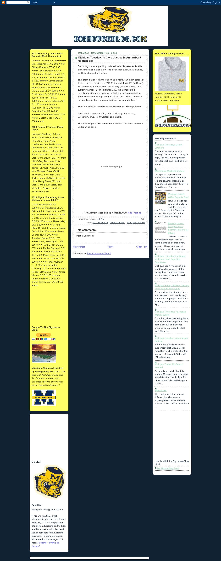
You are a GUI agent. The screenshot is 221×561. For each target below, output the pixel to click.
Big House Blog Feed (168, 468)
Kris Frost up (134, 212)
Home (110, 246)
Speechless (160, 390)
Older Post (141, 246)
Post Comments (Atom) (99, 253)
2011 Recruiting (101, 222)
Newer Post (79, 246)
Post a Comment (85, 235)
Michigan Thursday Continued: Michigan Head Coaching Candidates (170, 259)
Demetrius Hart (117, 222)
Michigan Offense (136, 222)
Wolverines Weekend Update (169, 171)
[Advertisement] (48, 306)
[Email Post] (142, 219)
